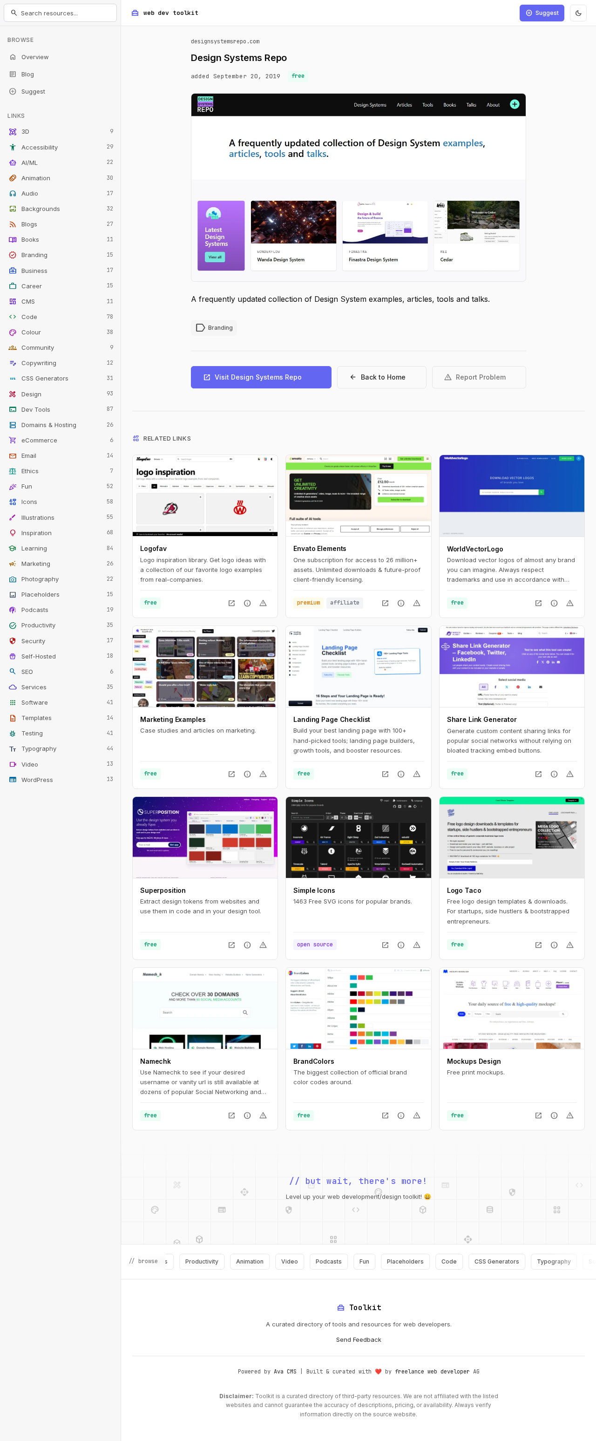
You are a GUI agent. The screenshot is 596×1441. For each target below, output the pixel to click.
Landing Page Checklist (331, 719)
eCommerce (60, 440)
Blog (21, 74)
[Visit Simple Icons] (358, 837)
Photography (60, 579)
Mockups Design (474, 1061)
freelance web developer (432, 1371)
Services (60, 687)
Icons (60, 502)
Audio (60, 193)
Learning (60, 548)
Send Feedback (358, 1339)
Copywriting (60, 363)
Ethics (60, 471)
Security (60, 641)
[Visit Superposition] (205, 837)
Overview (28, 57)
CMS (60, 301)
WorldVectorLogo (475, 549)
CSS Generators (60, 379)
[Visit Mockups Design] (512, 1008)
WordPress (60, 780)
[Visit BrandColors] (358, 1008)
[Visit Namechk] (205, 1008)
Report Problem (475, 377)
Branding (60, 255)
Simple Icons (314, 890)
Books (60, 240)
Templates (60, 718)
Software (60, 703)
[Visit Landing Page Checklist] (358, 666)
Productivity (60, 625)
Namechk (155, 1061)
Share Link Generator (482, 719)
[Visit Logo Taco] (512, 837)
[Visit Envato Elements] (358, 495)
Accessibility (60, 147)
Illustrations (60, 517)
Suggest (26, 91)
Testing (60, 733)
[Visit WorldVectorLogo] (512, 495)
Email (60, 456)
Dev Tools (60, 409)
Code (60, 317)
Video (60, 764)
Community (60, 348)
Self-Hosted (60, 656)
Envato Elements (319, 548)
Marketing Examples (172, 719)
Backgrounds (60, 209)
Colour (60, 332)
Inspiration (60, 533)
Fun (60, 487)
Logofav (153, 548)
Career (60, 286)
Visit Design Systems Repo (252, 377)
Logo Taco (464, 890)
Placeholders (60, 595)
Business (60, 270)
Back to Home (377, 377)
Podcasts (60, 610)
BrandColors (313, 1061)
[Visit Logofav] (205, 495)
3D (60, 132)
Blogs (60, 224)
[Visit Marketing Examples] (205, 666)
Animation (60, 178)
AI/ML (60, 162)
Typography (60, 749)
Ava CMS (285, 1371)
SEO (60, 671)
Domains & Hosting (60, 425)
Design (60, 394)
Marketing (60, 563)
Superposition (163, 890)
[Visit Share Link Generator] (512, 666)
